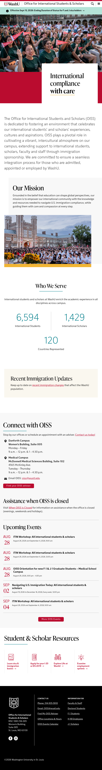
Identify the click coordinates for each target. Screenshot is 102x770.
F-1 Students (74, 714)
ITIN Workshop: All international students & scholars (44, 537)
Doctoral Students (76, 709)
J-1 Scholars (73, 724)
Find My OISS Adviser (48, 714)
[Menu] (99, 4)
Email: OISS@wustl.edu (49, 709)
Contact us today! (85, 435)
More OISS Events (51, 619)
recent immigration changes (48, 385)
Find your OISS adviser (19, 486)
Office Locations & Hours (49, 719)
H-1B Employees (75, 719)
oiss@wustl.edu (31, 478)
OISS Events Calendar (48, 724)
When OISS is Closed (20, 508)
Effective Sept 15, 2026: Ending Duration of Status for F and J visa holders (46, 11)
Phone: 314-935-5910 (48, 703)
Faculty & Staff (75, 703)
